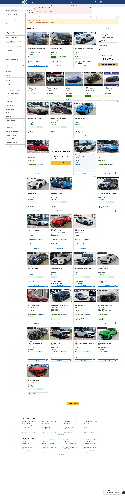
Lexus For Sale (45, 420)
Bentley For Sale (67, 420)
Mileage (8, 75)
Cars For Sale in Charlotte (48, 451)
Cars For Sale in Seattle (48, 443)
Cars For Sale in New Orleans (91, 439)
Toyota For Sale (25, 427)
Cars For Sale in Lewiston (90, 451)
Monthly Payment (102, 40)
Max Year (18, 31)
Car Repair (89, 2)
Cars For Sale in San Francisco (49, 439)
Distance (8, 18)
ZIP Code (19, 18)
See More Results (73, 403)
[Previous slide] (28, 86)
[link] (54, 58)
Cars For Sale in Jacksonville (69, 443)
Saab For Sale (87, 427)
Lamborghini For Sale (68, 427)
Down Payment (101, 48)
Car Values (48, 2)
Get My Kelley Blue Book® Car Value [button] (108, 55)
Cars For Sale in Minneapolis (49, 447)
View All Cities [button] (61, 454)
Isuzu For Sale (87, 431)
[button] (95, 2)
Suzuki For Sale (87, 423)
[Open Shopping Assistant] (123, 492)
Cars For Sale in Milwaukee (69, 451)
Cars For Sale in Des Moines (90, 443)
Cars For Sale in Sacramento (70, 439)
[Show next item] (93, 146)
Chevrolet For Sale (26, 423)
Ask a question (61, 163)
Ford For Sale (25, 420)
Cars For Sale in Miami (27, 439)
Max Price (18, 44)
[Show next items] (116, 16)
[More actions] (47, 66)
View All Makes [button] (61, 434)
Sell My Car (64, 2)
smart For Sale (87, 420)
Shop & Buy (72, 2)
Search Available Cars (108, 64)
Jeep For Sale (25, 431)
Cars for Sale (57, 2)
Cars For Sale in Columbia (90, 447)
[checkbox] (9, 52)
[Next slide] (117, 86)
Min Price (8, 44)
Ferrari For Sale (67, 423)
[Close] (119, 490)
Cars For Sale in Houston (28, 447)
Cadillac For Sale (46, 423)
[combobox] (15, 10)
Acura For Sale (45, 431)
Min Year (8, 31)
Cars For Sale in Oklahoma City (70, 447)
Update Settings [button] (113, 61)
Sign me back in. (48, 11)
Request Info (36, 65)
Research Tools (81, 2)
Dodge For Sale (46, 427)
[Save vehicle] (47, 33)
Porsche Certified (56, 229)
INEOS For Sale (66, 431)
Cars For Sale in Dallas (27, 443)
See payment (30, 54)
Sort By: (106, 28)
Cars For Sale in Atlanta (27, 451)
